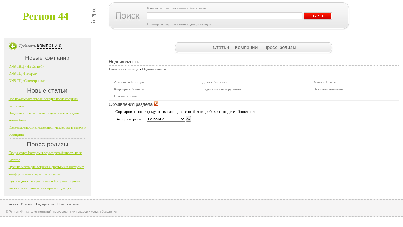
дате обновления (241, 111)
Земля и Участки (325, 82)
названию (166, 111)
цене (179, 111)
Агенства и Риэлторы (129, 82)
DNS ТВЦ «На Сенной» (26, 66)
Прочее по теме (125, 96)
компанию (49, 45)
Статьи (222, 47)
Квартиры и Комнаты (129, 89)
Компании (247, 47)
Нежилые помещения (328, 89)
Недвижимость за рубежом (221, 89)
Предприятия (44, 204)
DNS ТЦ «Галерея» (23, 74)
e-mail (190, 111)
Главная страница (123, 69)
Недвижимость (154, 69)
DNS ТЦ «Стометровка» (27, 81)
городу (150, 111)
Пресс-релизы (279, 47)
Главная (12, 204)
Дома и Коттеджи (214, 82)
